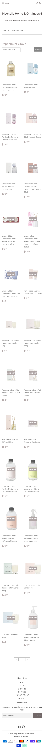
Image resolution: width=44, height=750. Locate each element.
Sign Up (38, 716)
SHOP (22, 686)
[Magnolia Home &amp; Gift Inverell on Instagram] (23, 727)
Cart (40, 3)
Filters (38, 49)
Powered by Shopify (21, 736)
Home (4, 30)
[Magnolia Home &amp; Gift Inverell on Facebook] (19, 727)
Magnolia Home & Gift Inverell (22, 13)
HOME (22, 683)
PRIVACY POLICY (22, 695)
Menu (7, 3)
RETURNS (22, 692)
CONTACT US (22, 698)
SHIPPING (22, 689)
